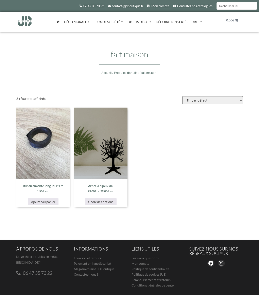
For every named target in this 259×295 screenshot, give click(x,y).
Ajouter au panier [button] (43, 202)
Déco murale (75, 22)
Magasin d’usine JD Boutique (94, 269)
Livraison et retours (87, 258)
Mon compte (140, 263)
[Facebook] (210, 263)
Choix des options (100, 202)
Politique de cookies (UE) (149, 274)
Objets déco (138, 22)
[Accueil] (58, 22)
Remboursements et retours (151, 280)
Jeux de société (107, 22)
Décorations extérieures (177, 22)
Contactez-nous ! (86, 274)
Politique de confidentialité (150, 269)
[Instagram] (221, 263)
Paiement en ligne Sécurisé (92, 263)
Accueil (106, 73)
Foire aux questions (145, 258)
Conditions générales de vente (153, 285)
